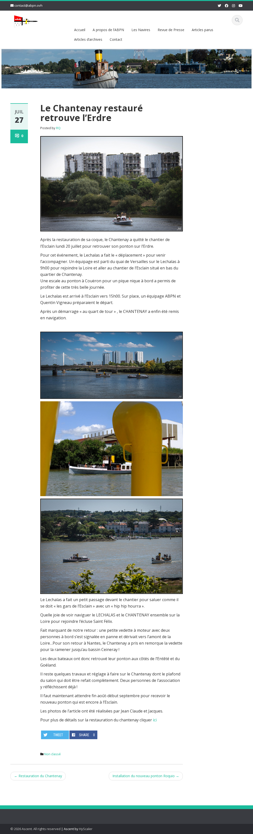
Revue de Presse (171, 29)
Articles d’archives (88, 39)
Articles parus (202, 29)
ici (155, 720)
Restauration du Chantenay (38, 775)
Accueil (79, 29)
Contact (116, 39)
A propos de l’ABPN (108, 29)
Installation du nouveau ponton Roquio (145, 775)
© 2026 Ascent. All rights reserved (35, 829)
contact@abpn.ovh (28, 5)
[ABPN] (26, 20)
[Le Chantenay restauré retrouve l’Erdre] (111, 183)
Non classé (52, 754)
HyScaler (85, 829)
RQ (58, 128)
